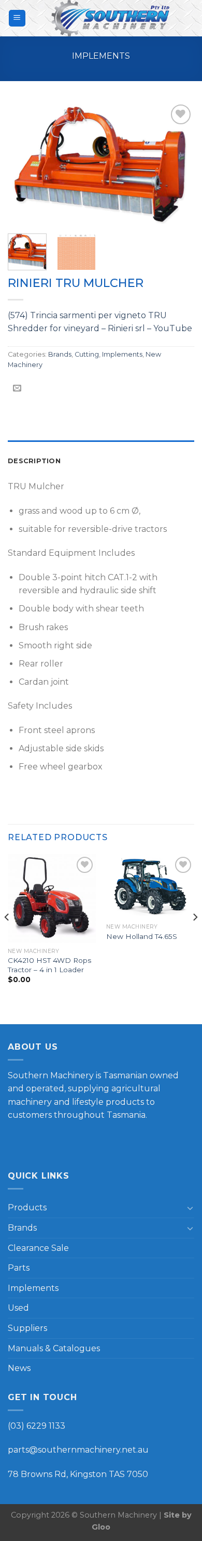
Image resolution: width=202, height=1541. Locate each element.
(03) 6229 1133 (36, 1426)
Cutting (87, 354)
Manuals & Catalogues (54, 1348)
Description (34, 461)
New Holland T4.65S (141, 936)
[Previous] (24, 162)
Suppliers (27, 1328)
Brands (59, 354)
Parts (19, 1268)
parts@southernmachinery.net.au (78, 1450)
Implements (101, 56)
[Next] (177, 162)
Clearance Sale (38, 1248)
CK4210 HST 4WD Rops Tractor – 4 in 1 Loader (49, 965)
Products (27, 1207)
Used (18, 1308)
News (19, 1368)
